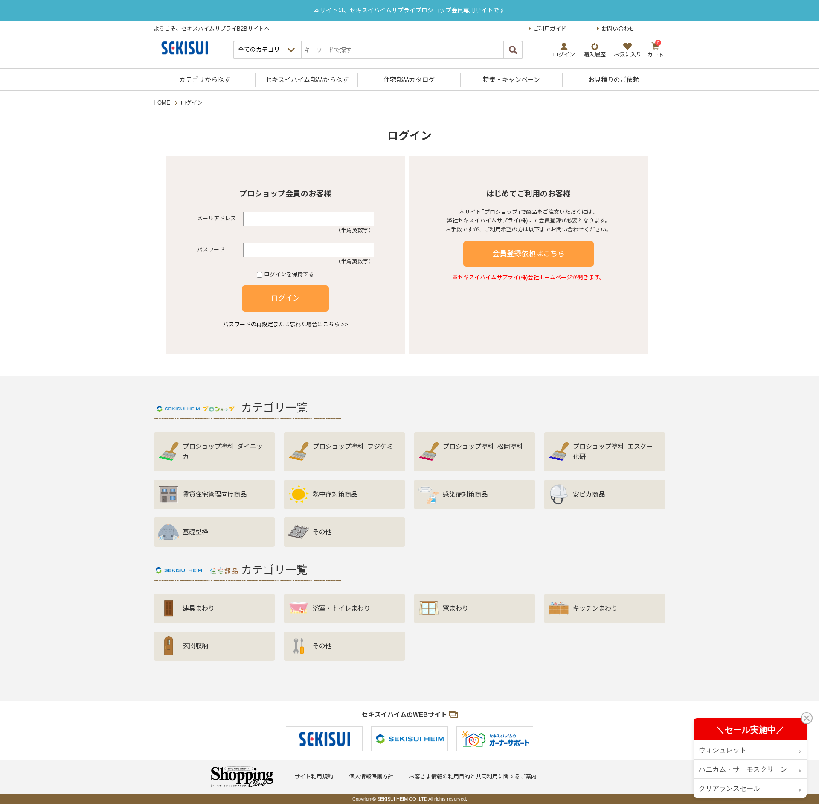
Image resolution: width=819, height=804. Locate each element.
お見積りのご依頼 (613, 79)
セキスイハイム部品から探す (307, 79)
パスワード (211, 249)
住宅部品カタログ (409, 79)
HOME (162, 102)
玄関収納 (195, 645)
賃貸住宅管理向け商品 (215, 494)
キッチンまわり (595, 608)
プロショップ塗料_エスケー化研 (613, 451)
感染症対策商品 (465, 494)
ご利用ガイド (549, 29)
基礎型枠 (195, 531)
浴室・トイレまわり (341, 608)
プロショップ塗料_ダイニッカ (223, 451)
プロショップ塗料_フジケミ (353, 446)
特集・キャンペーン (511, 79)
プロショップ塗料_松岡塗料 (483, 446)
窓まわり (455, 608)
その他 (322, 531)
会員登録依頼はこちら (528, 254)
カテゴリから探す (204, 79)
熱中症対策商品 (335, 494)
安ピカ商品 (589, 494)
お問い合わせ (618, 29)
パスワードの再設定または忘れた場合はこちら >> (285, 324)
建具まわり (199, 608)
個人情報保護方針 (371, 776)
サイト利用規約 (313, 776)
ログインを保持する (289, 274)
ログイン (285, 298)
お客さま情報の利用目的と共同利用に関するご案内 (473, 776)
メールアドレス (216, 218)
